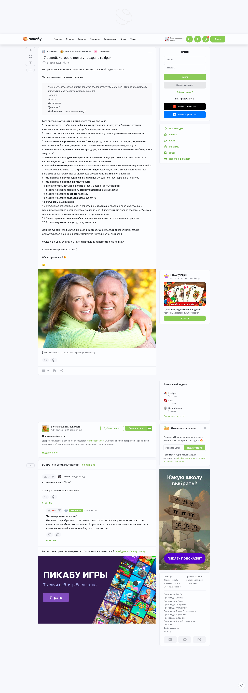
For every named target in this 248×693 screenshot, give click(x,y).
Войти (217, 39)
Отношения (67, 352)
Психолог (54, 352)
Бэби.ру (167, 631)
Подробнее (48, 452)
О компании (191, 583)
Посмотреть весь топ (174, 416)
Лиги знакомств (95, 440)
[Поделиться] (61, 371)
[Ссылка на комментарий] (91, 476)
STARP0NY (52, 51)
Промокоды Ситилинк (174, 618)
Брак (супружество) (85, 352)
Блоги (123, 39)
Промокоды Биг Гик (173, 594)
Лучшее (70, 39)
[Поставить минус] (30, 62)
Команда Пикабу (172, 583)
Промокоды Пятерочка (175, 604)
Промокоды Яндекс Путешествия (180, 611)
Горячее (58, 39)
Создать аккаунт (184, 85)
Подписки (95, 39)
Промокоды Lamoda (173, 598)
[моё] (44, 352)
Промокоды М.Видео (174, 601)
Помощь (168, 577)
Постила (168, 625)
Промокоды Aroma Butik (175, 608)
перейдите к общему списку (130, 551)
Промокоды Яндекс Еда (175, 614)
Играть (185, 318)
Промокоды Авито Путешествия (179, 621)
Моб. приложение (172, 587)
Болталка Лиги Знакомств (65, 426)
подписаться (194, 447)
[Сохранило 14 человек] (54, 371)
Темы (133, 39)
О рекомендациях (194, 580)
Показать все (87, 464)
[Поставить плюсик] (30, 50)
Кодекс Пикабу (171, 580)
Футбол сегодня (171, 628)
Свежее (82, 39)
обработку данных (185, 458)
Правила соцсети (194, 577)
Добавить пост (112, 428)
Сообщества (110, 39)
